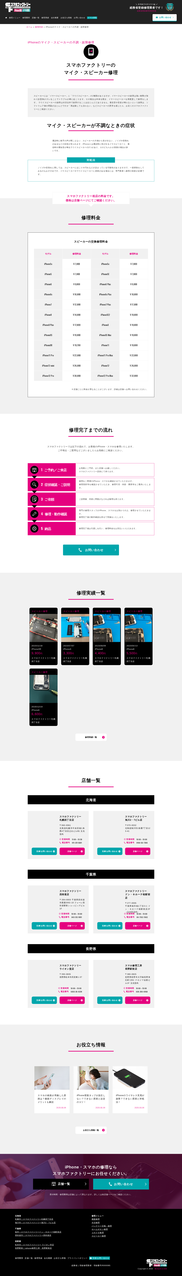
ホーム (29, 27)
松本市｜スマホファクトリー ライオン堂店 (34, 1245)
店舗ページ (72, 851)
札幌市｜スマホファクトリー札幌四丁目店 (34, 1219)
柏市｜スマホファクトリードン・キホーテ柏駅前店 (38, 1232)
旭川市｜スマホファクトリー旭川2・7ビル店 (35, 1223)
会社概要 (54, 17)
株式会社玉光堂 (161, 1269)
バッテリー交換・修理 (102, 1226)
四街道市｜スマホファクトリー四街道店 (33, 1235)
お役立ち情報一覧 (91, 1130)
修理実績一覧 (91, 737)
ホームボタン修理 (100, 1229)
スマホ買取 (92, 17)
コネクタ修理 (98, 1233)
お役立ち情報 (66, 17)
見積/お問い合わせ (44, 851)
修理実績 (45, 17)
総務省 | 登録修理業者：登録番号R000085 (91, 1265)
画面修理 (96, 1219)
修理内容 (39, 27)
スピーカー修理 (40, 611)
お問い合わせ (79, 17)
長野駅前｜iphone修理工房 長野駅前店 (33, 1248)
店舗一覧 (64, 1184)
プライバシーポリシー (77, 1258)
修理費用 (26, 17)
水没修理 (96, 1223)
